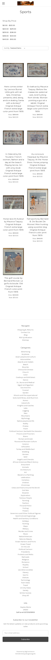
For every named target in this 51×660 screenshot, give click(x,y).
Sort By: (7, 48)
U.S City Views (25, 588)
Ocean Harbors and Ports (25, 542)
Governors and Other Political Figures (25, 513)
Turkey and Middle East (25, 449)
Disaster (25, 493)
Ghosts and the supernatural (25, 395)
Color (25, 375)
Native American (25, 536)
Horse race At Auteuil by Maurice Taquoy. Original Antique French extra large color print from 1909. (13, 224)
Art (25, 472)
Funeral (25, 390)
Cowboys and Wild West (25, 377)
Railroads (25, 557)
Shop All (25, 595)
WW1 (25, 457)
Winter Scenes (25, 593)
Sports (25, 575)
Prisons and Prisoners (25, 434)
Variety (25, 590)
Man (25, 413)
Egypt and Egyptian (25, 385)
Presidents (25, 552)
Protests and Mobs (25, 554)
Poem (25, 429)
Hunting (25, 524)
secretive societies (25, 570)
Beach (25, 364)
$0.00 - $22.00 (9, 25)
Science (25, 444)
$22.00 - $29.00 (9, 29)
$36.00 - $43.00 (9, 36)
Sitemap (25, 340)
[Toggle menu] (3, 3)
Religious (25, 560)
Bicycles (25, 367)
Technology (25, 580)
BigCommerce (29, 651)
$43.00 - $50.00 (9, 39)
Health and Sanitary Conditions (25, 518)
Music (25, 534)
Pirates (25, 426)
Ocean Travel (25, 544)
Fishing (25, 508)
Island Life (25, 403)
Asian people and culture (26, 357)
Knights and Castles (25, 406)
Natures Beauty (25, 539)
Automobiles (25, 359)
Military (26, 529)
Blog (25, 335)
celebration (25, 477)
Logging (25, 411)
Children (25, 483)
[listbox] (18, 48)
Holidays (25, 521)
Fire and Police (25, 506)
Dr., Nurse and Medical (25, 382)
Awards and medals (25, 362)
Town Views (25, 583)
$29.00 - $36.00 (9, 32)
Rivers (25, 436)
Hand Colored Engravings (25, 516)
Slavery (25, 572)
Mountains (25, 416)
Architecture (25, 470)
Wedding (25, 452)
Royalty (26, 565)
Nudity (25, 424)
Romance (25, 562)
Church (26, 372)
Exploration (25, 495)
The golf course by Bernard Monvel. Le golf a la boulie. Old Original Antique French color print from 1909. (13, 285)
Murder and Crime (25, 531)
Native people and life (25, 421)
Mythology (25, 418)
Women (25, 454)
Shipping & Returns (25, 330)
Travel (25, 585)
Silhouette (25, 447)
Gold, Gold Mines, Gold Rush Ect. (25, 398)
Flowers (25, 511)
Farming (25, 501)
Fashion (25, 503)
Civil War (25, 490)
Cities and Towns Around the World (25, 488)
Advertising (25, 352)
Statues (25, 578)
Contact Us (25, 332)
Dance (25, 380)
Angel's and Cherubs (25, 459)
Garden (25, 393)
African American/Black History (25, 462)
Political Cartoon (25, 549)
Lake (25, 408)
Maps (25, 526)
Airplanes (25, 354)
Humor (25, 400)
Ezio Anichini (26, 388)
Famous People (25, 498)
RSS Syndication (25, 337)
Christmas (25, 485)
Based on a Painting (26, 475)
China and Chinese (25, 370)
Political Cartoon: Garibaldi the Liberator (25, 431)
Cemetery (25, 480)
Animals (25, 467)
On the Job (25, 547)
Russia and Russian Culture (25, 441)
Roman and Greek (25, 439)
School (25, 567)
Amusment (25, 465)
